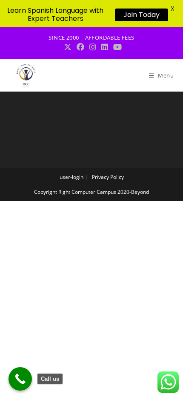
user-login (71, 177)
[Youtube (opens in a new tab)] (116, 47)
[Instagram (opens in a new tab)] (93, 47)
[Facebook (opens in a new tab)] (80, 47)
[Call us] (20, 379)
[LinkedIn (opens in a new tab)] (105, 47)
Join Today (141, 15)
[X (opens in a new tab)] (67, 47)
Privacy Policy (108, 177)
